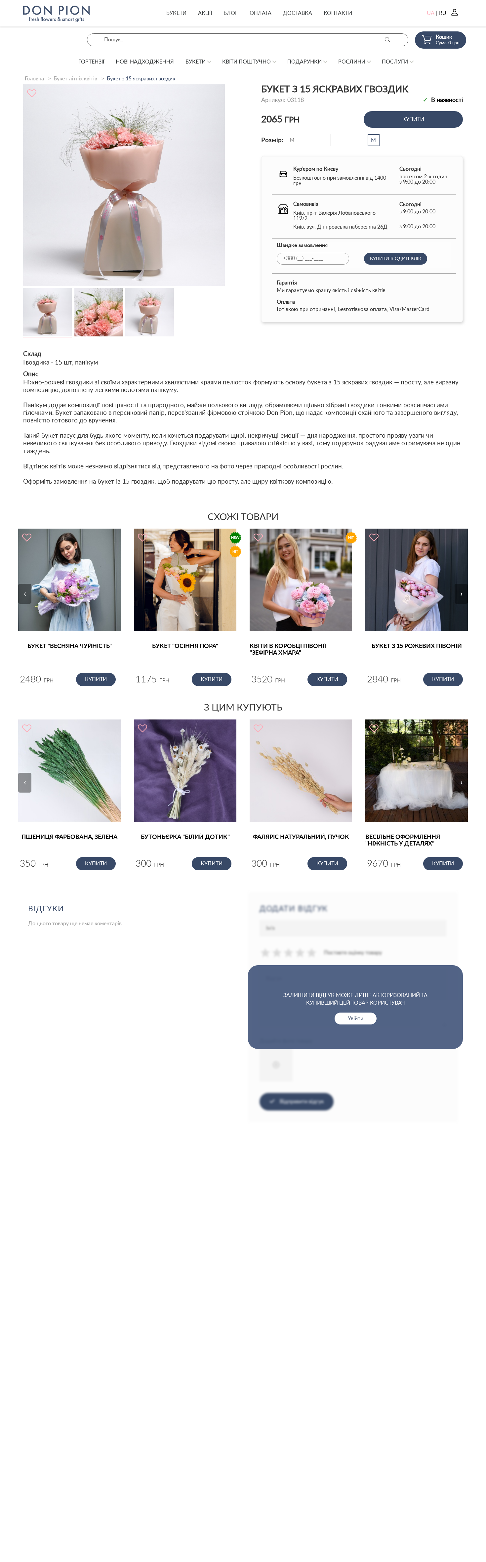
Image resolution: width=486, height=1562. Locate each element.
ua (430, 13)
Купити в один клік (395, 258)
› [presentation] (461, 593)
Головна (34, 78)
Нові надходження (145, 62)
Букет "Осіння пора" (185, 646)
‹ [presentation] (25, 593)
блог (230, 13)
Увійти (355, 1018)
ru (442, 13)
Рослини (351, 62)
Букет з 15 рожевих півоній (417, 646)
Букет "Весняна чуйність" (69, 646)
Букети (176, 13)
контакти (338, 13)
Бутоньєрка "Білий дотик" (185, 837)
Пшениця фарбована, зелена (69, 837)
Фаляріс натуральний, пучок (301, 837)
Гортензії (91, 62)
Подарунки (304, 62)
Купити (413, 119)
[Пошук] (387, 39)
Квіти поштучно (246, 62)
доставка (297, 13)
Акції (205, 13)
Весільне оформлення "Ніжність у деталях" (402, 840)
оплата (260, 13)
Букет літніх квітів (75, 78)
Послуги (395, 62)
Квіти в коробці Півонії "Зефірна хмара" (288, 649)
